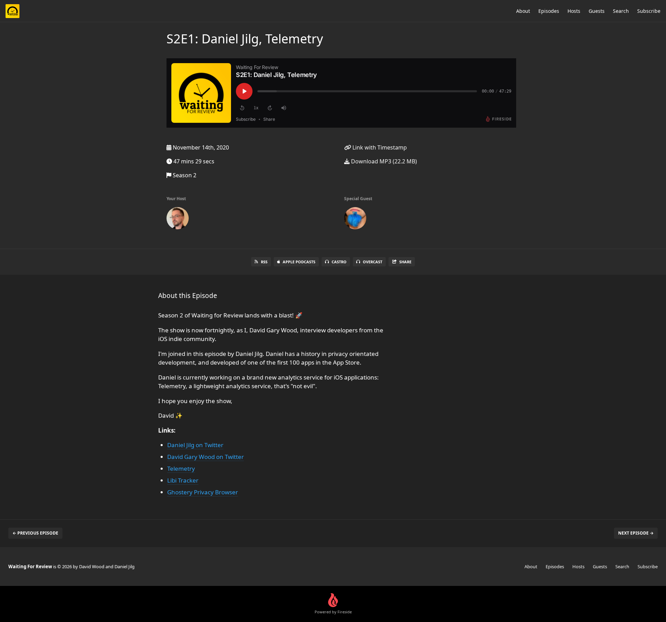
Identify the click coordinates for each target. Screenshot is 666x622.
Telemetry (181, 468)
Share (405, 261)
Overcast (372, 261)
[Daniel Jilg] (355, 219)
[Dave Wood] (177, 219)
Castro (339, 261)
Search (621, 11)
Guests (597, 11)
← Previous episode (35, 533)
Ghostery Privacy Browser (202, 492)
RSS (264, 261)
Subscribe (648, 11)
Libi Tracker (182, 480)
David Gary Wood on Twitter (205, 457)
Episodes (548, 11)
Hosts (573, 11)
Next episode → (636, 533)
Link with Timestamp (379, 147)
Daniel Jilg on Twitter (195, 445)
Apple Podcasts (299, 261)
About (523, 11)
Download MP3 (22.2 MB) (383, 161)
